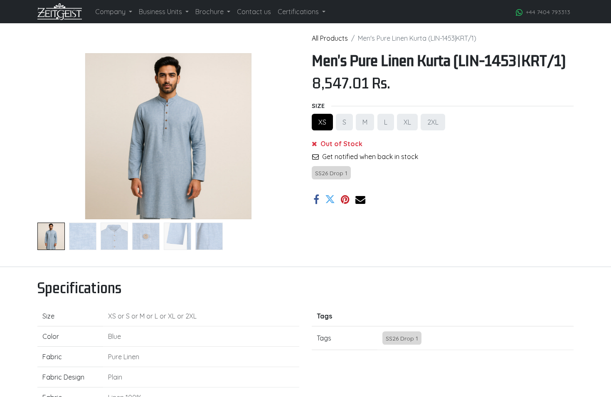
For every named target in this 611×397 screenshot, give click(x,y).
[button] (57, 136)
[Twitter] (330, 199)
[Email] (360, 199)
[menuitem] (114, 11)
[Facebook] (316, 199)
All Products (330, 38)
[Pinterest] (345, 199)
